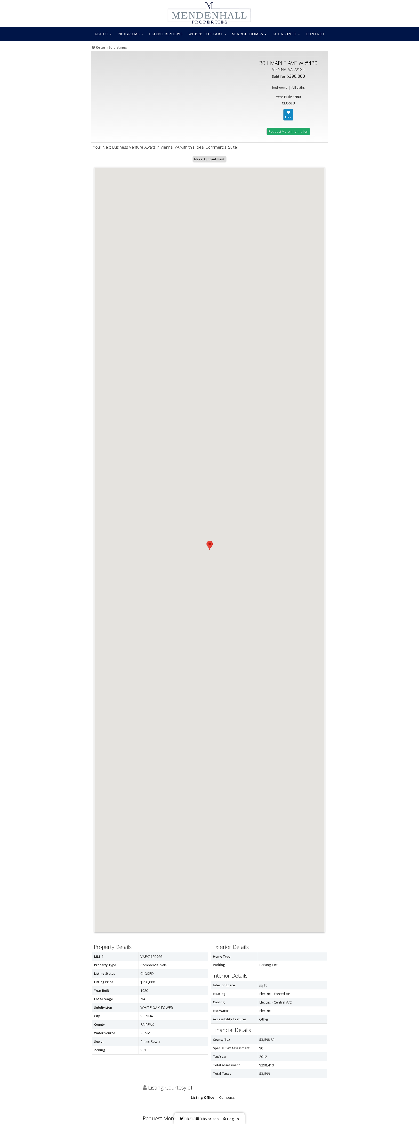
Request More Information (288, 131)
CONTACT (315, 34)
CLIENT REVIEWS (166, 34)
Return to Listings (111, 47)
